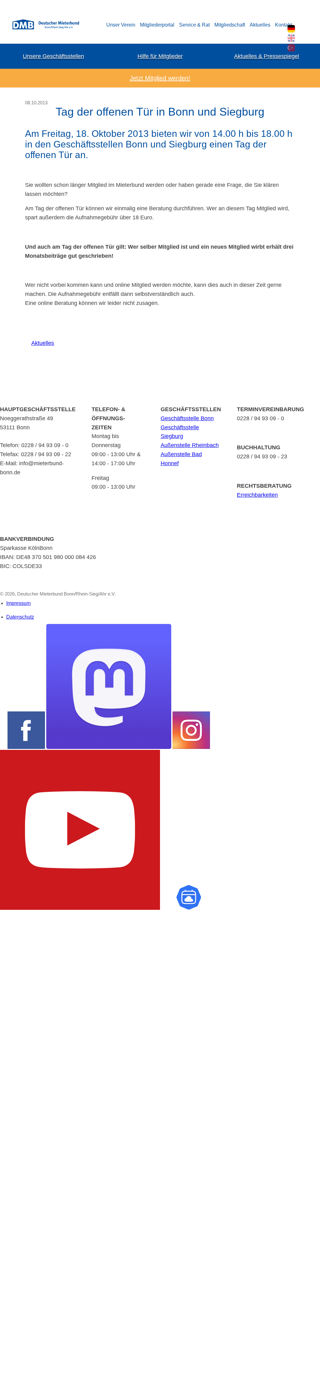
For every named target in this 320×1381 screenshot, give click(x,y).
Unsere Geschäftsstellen (53, 56)
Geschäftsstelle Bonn (187, 418)
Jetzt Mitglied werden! (160, 78)
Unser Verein (120, 24)
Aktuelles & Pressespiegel (266, 56)
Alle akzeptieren (12, 1364)
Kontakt (283, 24)
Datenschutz (20, 617)
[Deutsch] (291, 28)
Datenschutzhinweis (20, 1377)
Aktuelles (260, 24)
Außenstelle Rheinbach (190, 445)
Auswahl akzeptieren (12, 1354)
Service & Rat (194, 24)
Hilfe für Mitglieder (160, 56)
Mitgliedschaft (229, 24)
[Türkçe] (291, 48)
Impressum (18, 603)
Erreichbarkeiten (257, 495)
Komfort (8, 1239)
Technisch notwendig (10, 1167)
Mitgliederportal (157, 24)
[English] (291, 38)
